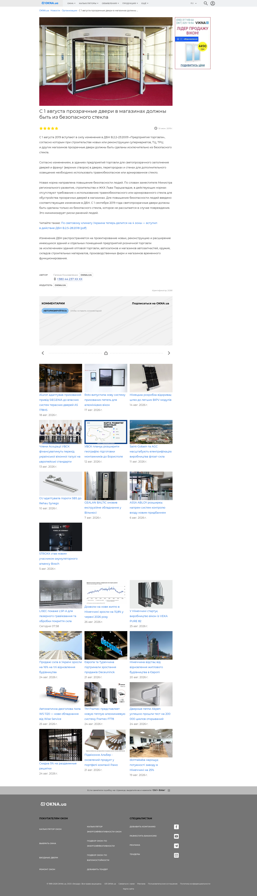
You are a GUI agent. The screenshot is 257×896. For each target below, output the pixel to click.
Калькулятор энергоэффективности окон (104, 829)
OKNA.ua (60, 285)
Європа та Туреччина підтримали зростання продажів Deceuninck (100, 667)
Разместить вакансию (143, 836)
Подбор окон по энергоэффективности (101, 843)
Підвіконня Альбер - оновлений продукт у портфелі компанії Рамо (101, 760)
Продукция (129, 3)
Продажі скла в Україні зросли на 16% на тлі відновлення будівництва (60, 667)
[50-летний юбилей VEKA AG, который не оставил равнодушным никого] (169, 353)
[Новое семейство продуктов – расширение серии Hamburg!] (42, 353)
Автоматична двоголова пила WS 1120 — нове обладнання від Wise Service (60, 714)
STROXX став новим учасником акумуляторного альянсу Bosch (58, 558)
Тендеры (135, 854)
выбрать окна (47, 843)
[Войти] (212, 3)
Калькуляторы (87, 3)
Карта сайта (128, 889)
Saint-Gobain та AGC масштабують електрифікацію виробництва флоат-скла (151, 451)
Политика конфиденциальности (195, 884)
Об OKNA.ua (110, 884)
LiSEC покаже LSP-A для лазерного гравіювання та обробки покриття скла (57, 616)
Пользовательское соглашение (162, 884)
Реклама (135, 845)
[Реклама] (193, 43)
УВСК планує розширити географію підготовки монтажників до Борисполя (103, 451)
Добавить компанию (142, 826)
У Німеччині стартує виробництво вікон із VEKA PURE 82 (149, 616)
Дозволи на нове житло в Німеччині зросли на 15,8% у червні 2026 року (103, 612)
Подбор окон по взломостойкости (98, 857)
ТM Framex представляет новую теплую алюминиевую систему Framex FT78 (104, 714)
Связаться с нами (127, 884)
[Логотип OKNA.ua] (52, 3)
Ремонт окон (47, 869)
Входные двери (48, 857)
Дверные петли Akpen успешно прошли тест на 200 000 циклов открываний (150, 714)
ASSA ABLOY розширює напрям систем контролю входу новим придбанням (148, 507)
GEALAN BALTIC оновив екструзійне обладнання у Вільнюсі (102, 507)
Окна (70, 3)
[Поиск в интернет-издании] (206, 3)
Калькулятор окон (50, 829)
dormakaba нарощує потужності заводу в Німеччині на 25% (144, 765)
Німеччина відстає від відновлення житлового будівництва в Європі (146, 667)
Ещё (143, 3)
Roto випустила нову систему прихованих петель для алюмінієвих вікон (104, 400)
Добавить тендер (97, 869)
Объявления (109, 3)
